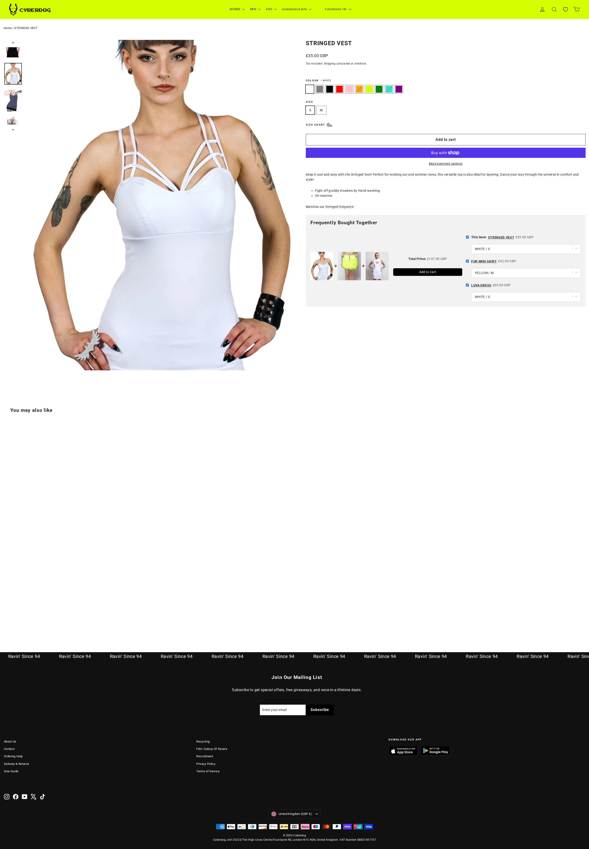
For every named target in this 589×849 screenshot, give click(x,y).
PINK (349, 89)
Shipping (330, 63)
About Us (10, 741)
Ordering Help (13, 756)
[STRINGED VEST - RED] (24, 620)
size (309, 101)
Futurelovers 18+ (336, 9)
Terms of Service (208, 771)
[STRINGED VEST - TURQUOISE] (53, 620)
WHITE (310, 89)
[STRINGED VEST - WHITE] (7, 620)
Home (7, 28)
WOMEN (235, 9)
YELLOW (369, 89)
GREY (320, 89)
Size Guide (11, 771)
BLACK (330, 89)
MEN (253, 9)
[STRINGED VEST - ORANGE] (36, 620)
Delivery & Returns (16, 764)
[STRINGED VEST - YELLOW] (41, 620)
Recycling (203, 741)
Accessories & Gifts (295, 9)
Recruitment (204, 756)
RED (339, 89)
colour (318, 80)
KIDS (269, 9)
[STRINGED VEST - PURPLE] (59, 620)
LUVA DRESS (481, 285)
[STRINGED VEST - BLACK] (18, 620)
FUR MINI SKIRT (484, 261)
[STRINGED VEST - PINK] (30, 620)
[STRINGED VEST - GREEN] (47, 620)
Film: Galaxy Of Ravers (211, 749)
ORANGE (359, 89)
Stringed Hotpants (339, 207)
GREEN (379, 89)
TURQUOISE (389, 89)
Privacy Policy (205, 764)
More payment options (446, 163)
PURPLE (399, 89)
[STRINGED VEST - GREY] (12, 620)
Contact (9, 749)
